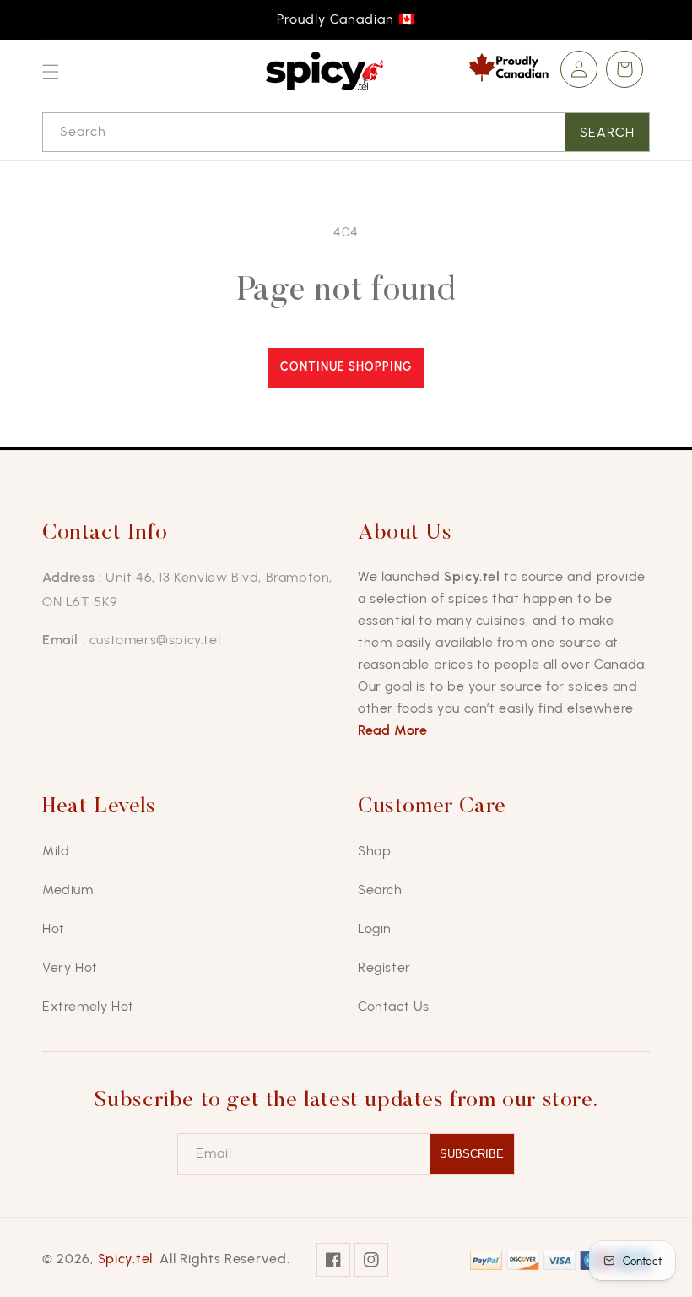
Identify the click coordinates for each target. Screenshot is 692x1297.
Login (375, 928)
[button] (50, 71)
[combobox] (346, 132)
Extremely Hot (88, 1006)
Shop (374, 851)
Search (607, 132)
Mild (55, 851)
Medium (68, 890)
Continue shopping (346, 367)
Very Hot (70, 967)
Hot (53, 928)
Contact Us (394, 1006)
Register (384, 967)
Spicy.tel (125, 1259)
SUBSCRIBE (472, 1154)
